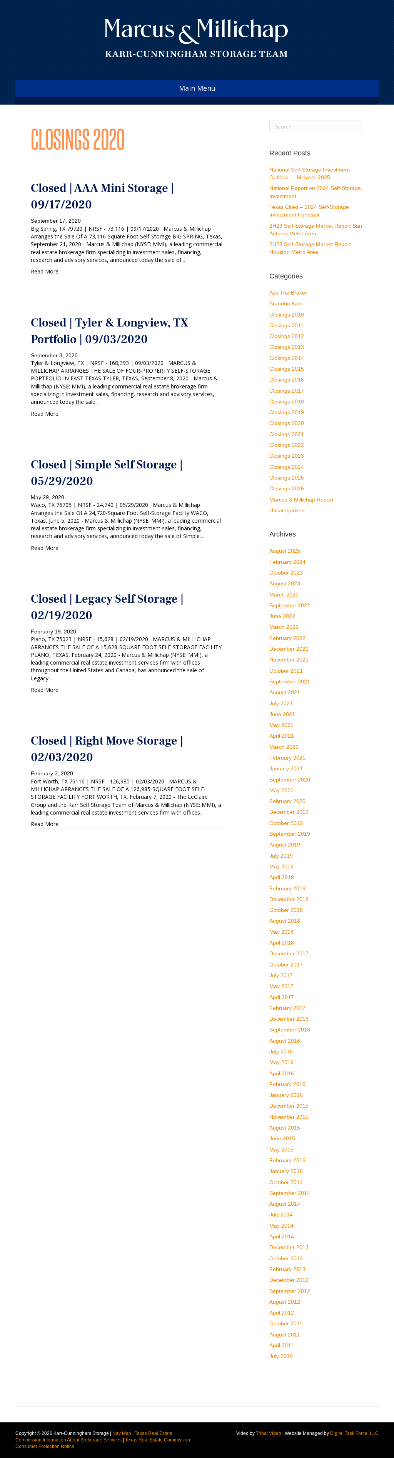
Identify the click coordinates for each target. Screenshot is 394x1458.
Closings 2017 (286, 391)
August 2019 (284, 844)
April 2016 (281, 1073)
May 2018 (281, 932)
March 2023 (284, 595)
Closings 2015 (286, 369)
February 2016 (287, 1084)
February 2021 (287, 758)
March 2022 (284, 627)
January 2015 (286, 1171)
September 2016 (289, 1029)
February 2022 (287, 638)
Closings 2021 (286, 434)
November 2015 (289, 1117)
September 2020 (289, 779)
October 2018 (286, 910)
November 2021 (289, 660)
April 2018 (281, 943)
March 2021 (284, 747)
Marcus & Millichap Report (301, 500)
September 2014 (289, 1193)
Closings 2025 (286, 478)
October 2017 (286, 964)
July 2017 (281, 975)
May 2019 (281, 866)
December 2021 (289, 649)
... (183, 259)
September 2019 (289, 834)
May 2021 (281, 725)
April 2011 (281, 1345)
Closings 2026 (286, 488)
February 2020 (287, 801)
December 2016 (289, 1019)
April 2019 (281, 877)
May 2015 (281, 1149)
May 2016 (281, 1062)
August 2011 (284, 1334)
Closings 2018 (286, 401)
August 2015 (284, 1128)
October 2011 (285, 1323)
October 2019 (286, 823)
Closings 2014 (286, 358)
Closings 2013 (286, 347)
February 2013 (287, 1269)
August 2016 (284, 1041)
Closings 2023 (286, 456)
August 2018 (284, 921)
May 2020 (281, 790)
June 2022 (282, 616)
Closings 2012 (286, 336)
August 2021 (284, 692)
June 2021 (282, 714)
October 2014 (286, 1182)
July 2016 (281, 1051)
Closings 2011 (286, 325)
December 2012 (289, 1280)
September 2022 (289, 605)
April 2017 (281, 997)
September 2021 (289, 681)
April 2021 (281, 736)
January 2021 (286, 768)
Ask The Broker (288, 293)
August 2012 (284, 1302)
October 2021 (286, 671)
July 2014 (281, 1214)
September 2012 (289, 1291)
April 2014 (281, 1236)
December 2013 (289, 1247)
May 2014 (281, 1226)
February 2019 (287, 888)
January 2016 (286, 1095)
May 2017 (281, 986)
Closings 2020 (286, 423)
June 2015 (282, 1138)
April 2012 (281, 1313)
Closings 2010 (286, 315)
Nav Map (121, 1433)
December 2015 (289, 1106)
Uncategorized (287, 510)
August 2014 (284, 1204)
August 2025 (284, 551)
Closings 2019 (286, 412)
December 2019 (289, 812)
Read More (44, 271)
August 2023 (284, 583)
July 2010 (281, 1356)
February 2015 (287, 1160)
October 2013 (286, 1258)
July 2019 (281, 856)
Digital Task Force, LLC (354, 1433)
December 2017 (289, 953)
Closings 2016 (286, 380)
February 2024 (287, 562)
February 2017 (287, 1008)
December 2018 (289, 899)
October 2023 (286, 573)
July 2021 (281, 703)
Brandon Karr (285, 303)
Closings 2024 (286, 467)
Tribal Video (268, 1433)
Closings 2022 (286, 445)
